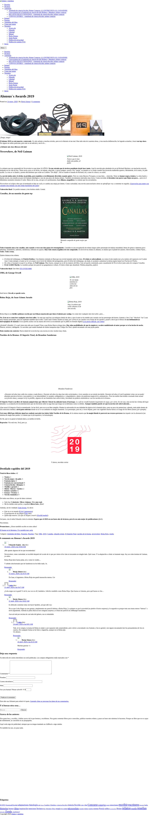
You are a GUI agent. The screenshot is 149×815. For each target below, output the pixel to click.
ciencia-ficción (62, 805)
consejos (102, 805)
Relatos (6, 18)
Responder (8, 567)
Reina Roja (105, 534)
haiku (146, 805)
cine (82, 805)
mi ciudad (64, 809)
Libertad (12, 32)
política (107, 809)
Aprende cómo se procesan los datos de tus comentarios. (49, 701)
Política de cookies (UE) (17, 42)
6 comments (36, 102)
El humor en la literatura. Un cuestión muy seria (16, 530)
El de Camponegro (25, 511)
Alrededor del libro (10, 22)
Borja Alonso (13, 36)
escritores (133, 804)
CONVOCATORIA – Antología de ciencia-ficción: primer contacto (32, 16)
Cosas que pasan (10, 24)
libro (44, 809)
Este (26, 513)
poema (91, 809)
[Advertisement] (6, 763)
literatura (49, 809)
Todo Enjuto (22, 508)
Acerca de (12, 28)
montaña (81, 809)
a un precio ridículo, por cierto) (93, 321)
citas (85, 805)
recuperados (113, 808)
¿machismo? (16, 812)
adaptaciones (23, 805)
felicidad (142, 805)
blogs (42, 805)
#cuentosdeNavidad (12, 805)
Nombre (3, 677)
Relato (119, 808)
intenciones (32, 809)
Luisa (11, 585)
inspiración (23, 808)
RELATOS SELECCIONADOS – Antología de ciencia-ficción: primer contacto (36, 14)
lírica (53, 809)
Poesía (101, 808)
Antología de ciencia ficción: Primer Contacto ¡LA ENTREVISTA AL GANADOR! (38, 10)
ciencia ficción (73, 805)
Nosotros (7, 26)
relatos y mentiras (17, 814)
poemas (96, 809)
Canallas (50, 534)
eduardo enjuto (59, 534)
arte (39, 805)
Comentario (4, 674)
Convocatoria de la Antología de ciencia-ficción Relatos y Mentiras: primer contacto (37, 12)
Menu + (3, 48)
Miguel (11, 34)
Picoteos (7, 7)
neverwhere (96, 534)
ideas (16, 808)
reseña (111, 534)
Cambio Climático (50, 805)
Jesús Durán (13, 38)
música (86, 809)
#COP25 (2, 805)
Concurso (93, 804)
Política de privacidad (16, 40)
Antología (7, 8)
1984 (40, 534)
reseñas (142, 808)
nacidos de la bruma (84, 534)
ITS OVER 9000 (26, 269)
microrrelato (73, 808)
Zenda (8, 811)
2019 (44, 534)
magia (58, 808)
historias (4, 808)
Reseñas (7, 5)
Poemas (7, 20)
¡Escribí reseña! (42, 515)
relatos (126, 808)
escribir (123, 804)
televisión (2, 812)
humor (11, 808)
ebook (107, 805)
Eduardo (12, 30)
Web (1, 685)
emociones (114, 805)
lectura (40, 808)
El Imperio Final (70, 534)
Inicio (6, 44)
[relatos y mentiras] (7, 1)
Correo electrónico (6, 681)
